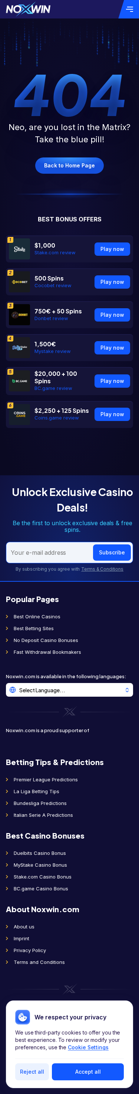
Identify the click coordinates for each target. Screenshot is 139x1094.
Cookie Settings (88, 1047)
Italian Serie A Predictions (43, 815)
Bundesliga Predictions (40, 803)
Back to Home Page (69, 165)
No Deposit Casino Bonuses (46, 640)
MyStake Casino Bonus (40, 865)
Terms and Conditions (39, 962)
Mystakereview (52, 351)
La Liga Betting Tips (36, 791)
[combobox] (69, 690)
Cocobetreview (53, 285)
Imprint (21, 938)
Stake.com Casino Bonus (43, 877)
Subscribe (112, 552)
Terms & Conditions (102, 569)
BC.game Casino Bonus (41, 888)
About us (24, 927)
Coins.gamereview (56, 418)
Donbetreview (51, 318)
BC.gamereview (53, 388)
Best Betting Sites (34, 628)
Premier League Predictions (46, 779)
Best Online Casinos (37, 616)
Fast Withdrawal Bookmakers (47, 652)
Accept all (88, 1071)
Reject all (32, 1071)
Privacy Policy (30, 950)
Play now (112, 249)
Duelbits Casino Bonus (40, 853)
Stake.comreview (55, 252)
